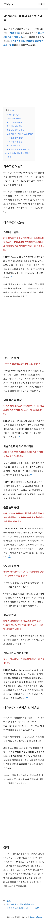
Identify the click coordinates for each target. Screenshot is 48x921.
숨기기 (13, 110)
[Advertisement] (24, 76)
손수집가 (9, 4)
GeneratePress (36, 917)
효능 (9, 901)
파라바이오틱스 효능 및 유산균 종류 (23, 908)
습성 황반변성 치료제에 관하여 (20, 904)
